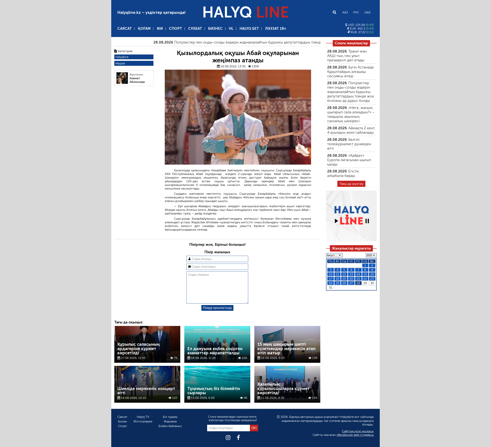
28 (358, 283)
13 (351, 274)
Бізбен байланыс (170, 426)
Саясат (124, 28)
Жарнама (170, 421)
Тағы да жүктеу (351, 184)
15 (365, 274)
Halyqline (122, 57)
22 (365, 278)
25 (337, 283)
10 (330, 274)
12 (344, 274)
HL (231, 28)
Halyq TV (143, 417)
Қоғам (144, 28)
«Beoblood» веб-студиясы (355, 435)
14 (358, 274)
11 (337, 274)
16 (372, 274)
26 (344, 283)
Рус (356, 12)
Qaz (367, 12)
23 (372, 278)
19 (344, 278)
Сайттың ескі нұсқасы (358, 431)
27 (351, 283)
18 (337, 278)
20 (351, 278)
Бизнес (215, 28)
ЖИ (160, 28)
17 (330, 278)
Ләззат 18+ (275, 28)
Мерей (120, 63)
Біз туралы (170, 417)
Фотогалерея (142, 421)
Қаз (345, 12)
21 (358, 278)
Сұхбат (195, 28)
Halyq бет (249, 28)
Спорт (175, 28)
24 (330, 283)
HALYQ (245, 12)
